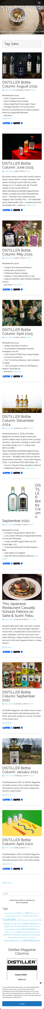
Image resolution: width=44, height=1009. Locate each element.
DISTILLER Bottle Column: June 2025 (18, 165)
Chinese (35, 916)
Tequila (33, 937)
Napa (18, 929)
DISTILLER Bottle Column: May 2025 (17, 252)
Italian (25, 923)
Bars (27, 912)
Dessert (25, 920)
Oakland (20, 932)
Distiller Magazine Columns (22, 951)
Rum (6, 934)
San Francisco (14, 934)
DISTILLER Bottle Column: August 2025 (19, 84)
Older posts (7, 882)
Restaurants (32, 932)
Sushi (28, 937)
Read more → (8, 118)
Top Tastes (32, 619)
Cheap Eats (27, 915)
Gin (15, 923)
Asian (19, 912)
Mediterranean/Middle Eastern (22, 926)
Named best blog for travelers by (22, 900)
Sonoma (31, 935)
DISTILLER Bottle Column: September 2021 (18, 696)
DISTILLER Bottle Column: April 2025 (17, 332)
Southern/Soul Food (19, 937)
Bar (23, 913)
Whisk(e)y (29, 940)
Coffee (19, 920)
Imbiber (33, 90)
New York (13, 932)
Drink (35, 920)
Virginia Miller (8, 90)
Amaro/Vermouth (10, 913)
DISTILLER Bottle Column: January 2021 (20, 770)
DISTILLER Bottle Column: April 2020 (17, 842)
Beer (32, 913)
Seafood (24, 935)
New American (28, 928)
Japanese (34, 923)
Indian (20, 924)
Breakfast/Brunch (16, 916)
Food (11, 924)
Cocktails (9, 919)
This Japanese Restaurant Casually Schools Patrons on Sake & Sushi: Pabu (18, 610)
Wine (38, 940)
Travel (20, 941)
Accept (22, 1004)
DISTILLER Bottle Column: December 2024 (18, 420)
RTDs (38, 932)
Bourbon (37, 913)
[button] (40, 983)
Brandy (8, 916)
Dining (31, 920)
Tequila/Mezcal (10, 940)
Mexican (12, 929)
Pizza (26, 932)
